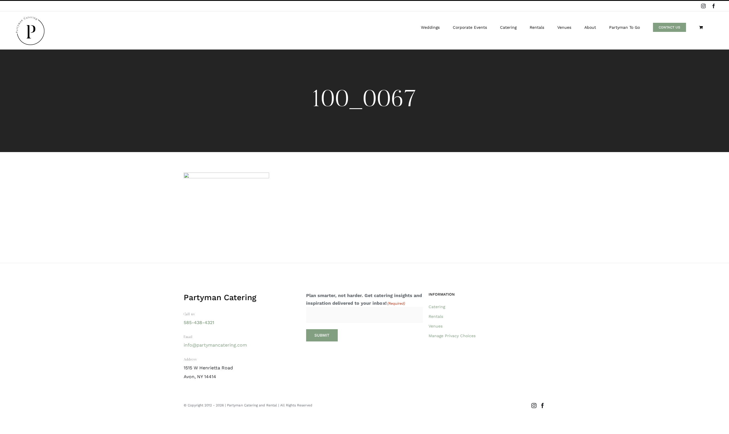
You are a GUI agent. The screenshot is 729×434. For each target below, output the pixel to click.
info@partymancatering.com (215, 345)
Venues (436, 326)
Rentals (436, 316)
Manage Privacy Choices (452, 335)
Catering (437, 306)
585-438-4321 (199, 322)
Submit (321, 335)
